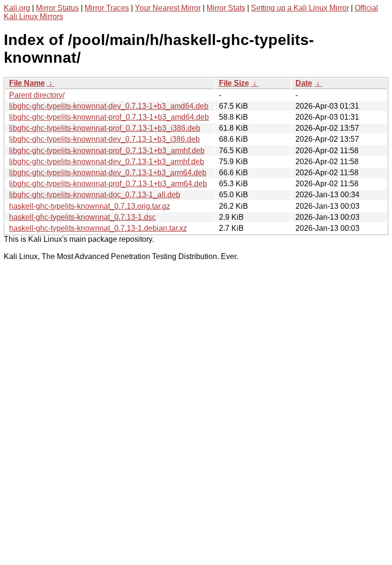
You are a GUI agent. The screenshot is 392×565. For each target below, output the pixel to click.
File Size (234, 83)
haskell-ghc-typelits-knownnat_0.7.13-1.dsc (82, 217)
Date (303, 83)
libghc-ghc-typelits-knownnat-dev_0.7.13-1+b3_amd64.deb (108, 106)
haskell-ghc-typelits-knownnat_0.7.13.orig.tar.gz (89, 206)
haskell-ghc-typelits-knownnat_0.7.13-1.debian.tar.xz (98, 228)
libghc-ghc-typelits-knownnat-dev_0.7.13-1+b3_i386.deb (104, 139)
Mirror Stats (226, 8)
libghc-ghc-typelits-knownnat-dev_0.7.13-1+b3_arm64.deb (108, 173)
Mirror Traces (107, 8)
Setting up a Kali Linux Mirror (300, 8)
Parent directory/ (37, 95)
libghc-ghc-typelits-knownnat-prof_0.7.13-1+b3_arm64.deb (108, 184)
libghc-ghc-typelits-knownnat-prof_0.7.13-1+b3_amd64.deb (109, 117)
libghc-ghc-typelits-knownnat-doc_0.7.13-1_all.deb (94, 195)
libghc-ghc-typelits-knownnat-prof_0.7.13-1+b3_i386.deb (104, 128)
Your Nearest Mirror (168, 8)
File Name (27, 83)
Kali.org (17, 8)
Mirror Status (57, 8)
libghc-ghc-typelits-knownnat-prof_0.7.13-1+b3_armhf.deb (107, 151)
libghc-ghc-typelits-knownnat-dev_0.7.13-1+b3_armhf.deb (106, 162)
